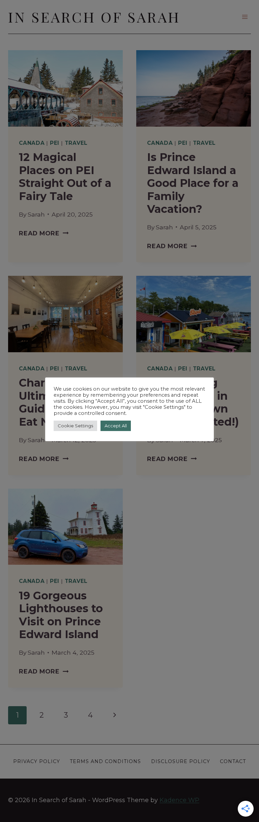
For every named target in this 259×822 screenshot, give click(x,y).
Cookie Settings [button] (75, 425)
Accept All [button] (116, 425)
